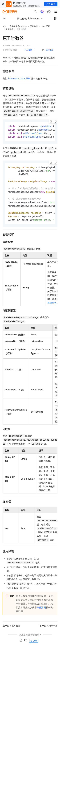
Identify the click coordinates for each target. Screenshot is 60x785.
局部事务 (52, 302)
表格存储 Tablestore (18, 26)
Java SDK (45, 26)
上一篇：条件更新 (11, 625)
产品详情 (28, 49)
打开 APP (51, 4)
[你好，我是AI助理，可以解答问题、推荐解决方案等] (42, 11)
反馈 (35, 640)
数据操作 (9, 29)
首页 (4, 26)
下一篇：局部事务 (48, 625)
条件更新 (41, 607)
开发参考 (34, 26)
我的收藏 (49, 49)
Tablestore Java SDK (19, 78)
